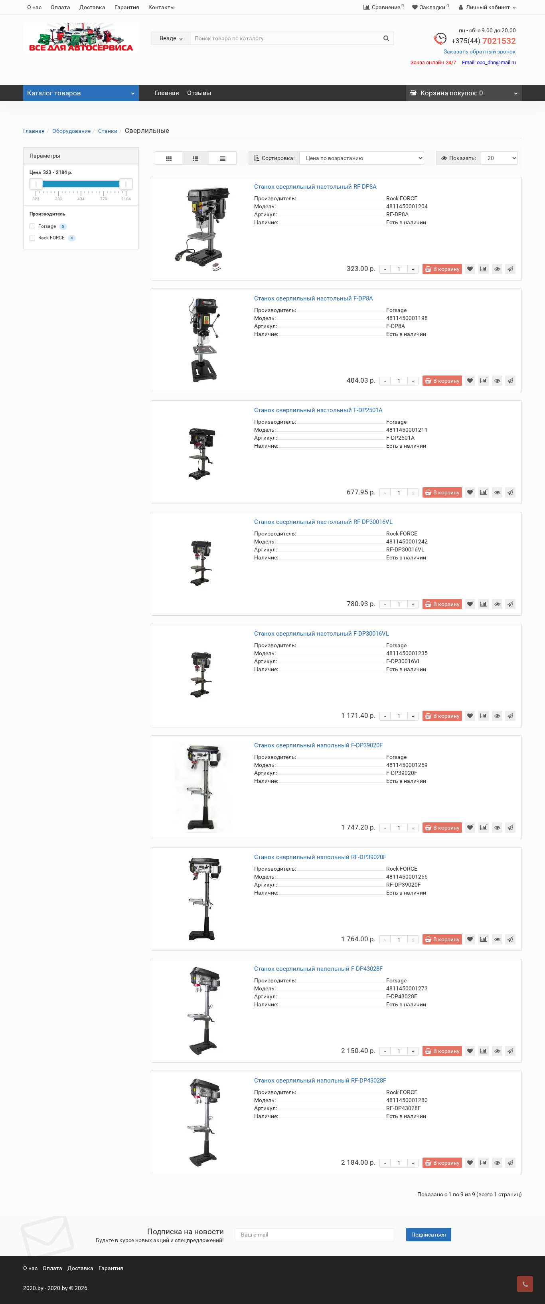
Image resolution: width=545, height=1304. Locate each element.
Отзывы (199, 93)
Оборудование (71, 131)
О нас (34, 7)
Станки (107, 131)
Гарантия (127, 7)
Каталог (54, 93)
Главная (167, 93)
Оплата (60, 7)
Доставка (92, 7)
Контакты (161, 7)
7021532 (484, 41)
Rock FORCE (55, 238)
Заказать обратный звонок (480, 51)
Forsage (50, 226)
